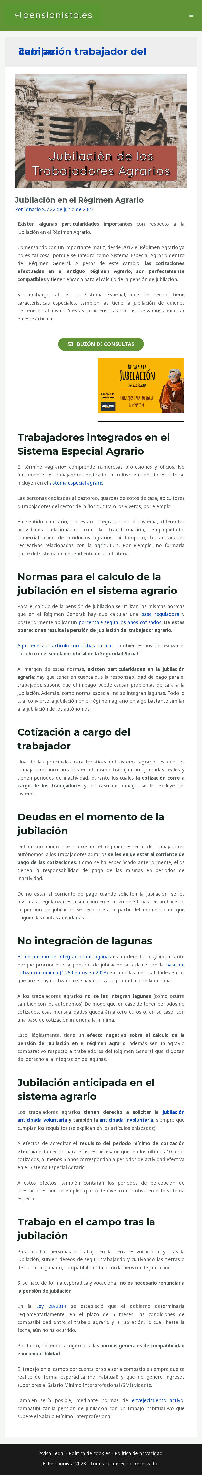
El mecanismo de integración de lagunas (64, 956)
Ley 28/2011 (51, 1306)
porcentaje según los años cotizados (120, 622)
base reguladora (160, 614)
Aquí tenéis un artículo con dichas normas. (66, 646)
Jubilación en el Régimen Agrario (79, 199)
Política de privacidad (139, 1453)
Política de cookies (89, 1453)
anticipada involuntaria (126, 1120)
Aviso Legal (52, 1453)
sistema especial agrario (76, 483)
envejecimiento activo (158, 1400)
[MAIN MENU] (191, 15)
